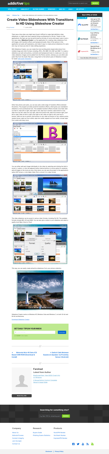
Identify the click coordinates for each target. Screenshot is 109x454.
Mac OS (62, 9)
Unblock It (25, 9)
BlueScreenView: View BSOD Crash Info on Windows (46, 376)
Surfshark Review (60, 435)
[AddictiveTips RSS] (87, 444)
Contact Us (16, 444)
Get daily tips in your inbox (28, 328)
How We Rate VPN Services (88, 58)
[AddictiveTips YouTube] (83, 444)
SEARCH (95, 3)
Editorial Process (17, 435)
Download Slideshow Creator (20, 319)
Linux (70, 9)
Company (16, 428)
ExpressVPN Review (60, 438)
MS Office (80, 9)
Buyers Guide (37, 432)
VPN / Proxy (12, 9)
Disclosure (49, 451)
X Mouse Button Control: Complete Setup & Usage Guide (45, 381)
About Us (15, 432)
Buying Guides (38, 9)
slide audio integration (24, 59)
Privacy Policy (59, 451)
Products (58, 428)
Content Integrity (18, 438)
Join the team (17, 441)
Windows (51, 9)
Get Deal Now (94, 29)
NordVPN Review (59, 432)
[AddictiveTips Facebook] (73, 444)
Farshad (12, 27)
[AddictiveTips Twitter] (78, 444)
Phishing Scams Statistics (41, 435)
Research (37, 428)
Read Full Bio (21, 395)
